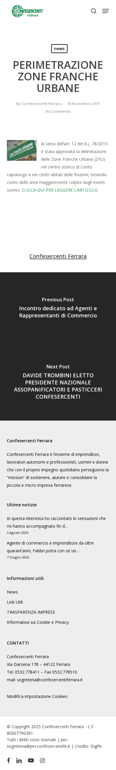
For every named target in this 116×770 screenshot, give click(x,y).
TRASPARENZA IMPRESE (31, 612)
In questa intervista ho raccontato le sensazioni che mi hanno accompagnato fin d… (56, 522)
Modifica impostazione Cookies (37, 696)
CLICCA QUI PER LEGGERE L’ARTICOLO (60, 190)
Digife (96, 746)
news (59, 48)
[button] (105, 11)
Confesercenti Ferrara (42, 103)
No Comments (58, 111)
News (12, 592)
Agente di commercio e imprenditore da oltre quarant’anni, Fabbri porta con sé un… (50, 546)
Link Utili (15, 602)
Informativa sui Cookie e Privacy (38, 622)
